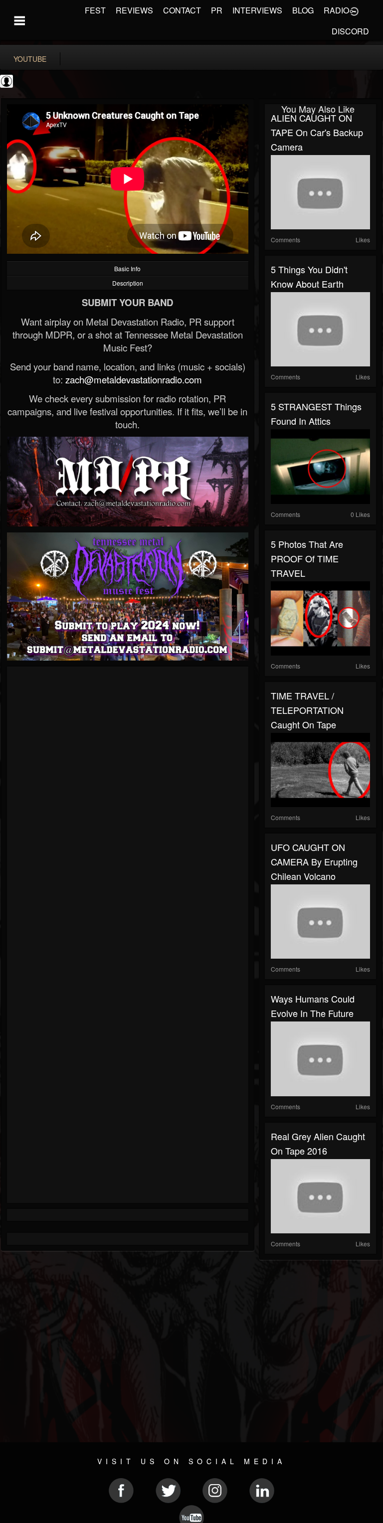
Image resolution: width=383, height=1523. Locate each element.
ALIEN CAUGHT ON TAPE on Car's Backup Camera (317, 132)
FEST (95, 10)
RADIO (336, 10)
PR (216, 10)
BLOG (303, 10)
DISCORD (350, 31)
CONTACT (182, 10)
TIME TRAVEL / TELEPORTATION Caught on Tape (307, 710)
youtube (29, 59)
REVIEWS (134, 10)
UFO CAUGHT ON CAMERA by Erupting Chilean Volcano (314, 861)
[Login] (354, 10)
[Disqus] (127, 805)
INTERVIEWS (257, 10)
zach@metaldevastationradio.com (133, 379)
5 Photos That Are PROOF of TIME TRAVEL (307, 558)
